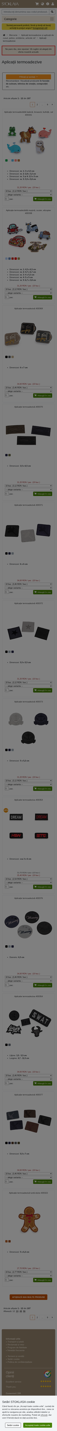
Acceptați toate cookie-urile (37, 1425)
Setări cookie (13, 1425)
